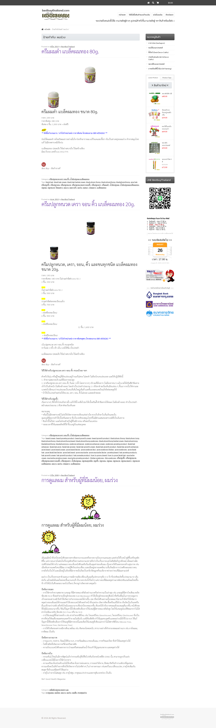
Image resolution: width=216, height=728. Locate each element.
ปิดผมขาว (59, 187)
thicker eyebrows (97, 458)
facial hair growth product (106, 447)
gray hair (134, 182)
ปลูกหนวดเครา (126, 461)
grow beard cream (58, 449)
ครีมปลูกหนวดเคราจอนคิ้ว (81, 185)
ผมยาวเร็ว (73, 187)
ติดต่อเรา (169, 14)
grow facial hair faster (53, 452)
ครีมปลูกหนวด (66, 185)
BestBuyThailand (68, 46)
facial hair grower (69, 447)
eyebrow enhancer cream (95, 444)
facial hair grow (55, 447)
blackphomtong (62, 444)
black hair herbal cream (76, 182)
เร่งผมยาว (92, 187)
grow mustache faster (97, 452)
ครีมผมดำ (105, 185)
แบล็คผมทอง (101, 187)
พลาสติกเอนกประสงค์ (156, 64)
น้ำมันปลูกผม (114, 185)
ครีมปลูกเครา (96, 185)
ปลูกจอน (103, 461)
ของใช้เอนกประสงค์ (155, 47)
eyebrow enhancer (77, 444)
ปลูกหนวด (51, 187)
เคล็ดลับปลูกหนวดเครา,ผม (58, 690)
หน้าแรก (122, 14)
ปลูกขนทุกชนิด (87, 461)
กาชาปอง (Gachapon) (156, 43)
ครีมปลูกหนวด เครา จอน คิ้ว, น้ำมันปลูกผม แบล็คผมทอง (69, 179)
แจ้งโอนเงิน (157, 14)
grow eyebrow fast (88, 449)
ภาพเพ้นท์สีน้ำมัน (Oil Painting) (160, 68)
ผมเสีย (74, 693)
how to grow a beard (99, 455)
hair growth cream (49, 455)
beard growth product (101, 438)
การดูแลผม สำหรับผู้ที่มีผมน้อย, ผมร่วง (80, 479)
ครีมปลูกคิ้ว (46, 185)
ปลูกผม (44, 187)
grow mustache (82, 452)
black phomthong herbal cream (111, 441)
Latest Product (153, 77)
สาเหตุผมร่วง (82, 693)
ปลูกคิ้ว (96, 461)
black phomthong (108, 182)
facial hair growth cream (85, 447)
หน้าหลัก (47, 29)
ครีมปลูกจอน (55, 185)
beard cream (50, 438)
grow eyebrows (121, 449)
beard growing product (65, 438)
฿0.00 (170, 3)
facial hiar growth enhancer (127, 447)
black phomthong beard (65, 441)
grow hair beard (69, 452)
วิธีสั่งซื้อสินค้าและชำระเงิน (139, 14)
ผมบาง (66, 187)
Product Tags (166, 77)
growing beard (112, 452)
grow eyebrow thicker (105, 449)
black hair (49, 182)
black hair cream (60, 182)
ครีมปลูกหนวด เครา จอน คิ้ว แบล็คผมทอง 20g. (88, 204)
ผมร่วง (80, 187)
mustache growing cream (57, 458)
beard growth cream (83, 438)
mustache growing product (78, 458)
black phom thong (93, 182)
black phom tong (132, 438)
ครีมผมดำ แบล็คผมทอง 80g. (70, 51)
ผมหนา (85, 187)
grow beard (46, 449)
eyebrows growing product (116, 444)
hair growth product (65, 455)
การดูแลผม (50, 693)
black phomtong (131, 441)
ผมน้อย (57, 693)
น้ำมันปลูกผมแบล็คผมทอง (129, 185)
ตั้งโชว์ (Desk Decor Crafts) (158, 52)
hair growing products (128, 452)
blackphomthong (123, 182)
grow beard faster (73, 449)
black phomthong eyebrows (87, 441)
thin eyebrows (110, 458)
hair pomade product (82, 455)
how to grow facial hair (117, 455)
